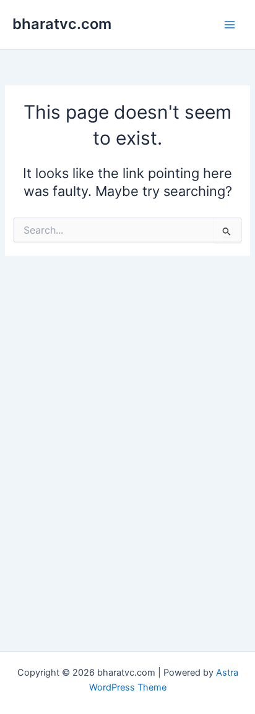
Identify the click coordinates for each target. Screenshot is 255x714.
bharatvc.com (61, 24)
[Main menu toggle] (230, 25)
